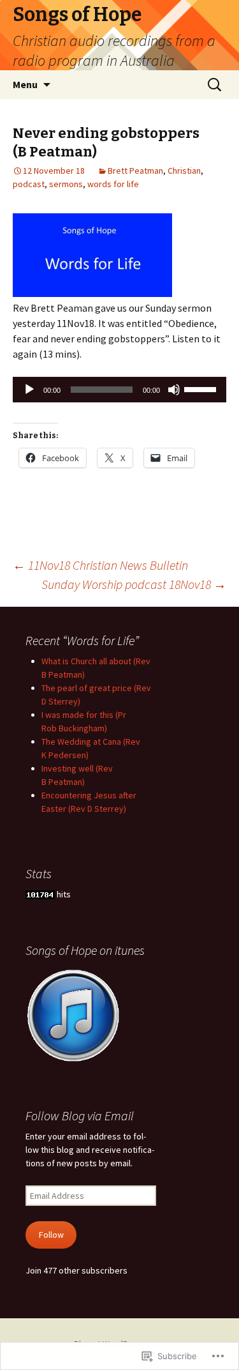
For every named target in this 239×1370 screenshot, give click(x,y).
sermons (66, 184)
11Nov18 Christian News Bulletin (100, 565)
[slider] (202, 388)
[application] (119, 389)
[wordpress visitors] (40, 894)
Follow (51, 1234)
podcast (29, 184)
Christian (184, 170)
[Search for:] (215, 85)
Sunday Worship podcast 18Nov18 (133, 584)
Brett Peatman (135, 170)
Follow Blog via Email (79, 1115)
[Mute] (174, 389)
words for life (113, 184)
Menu (25, 84)
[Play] (29, 389)
